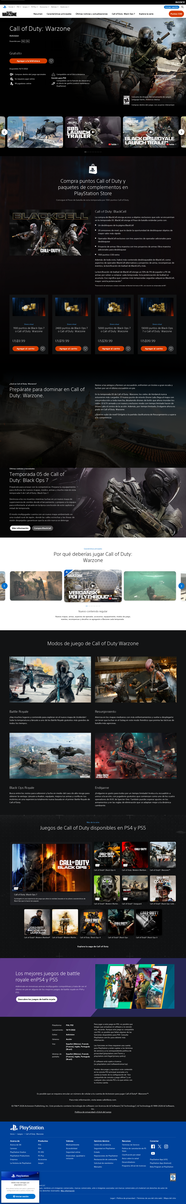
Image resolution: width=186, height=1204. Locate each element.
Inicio (12, 1134)
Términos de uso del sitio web (149, 1198)
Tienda (10, 7)
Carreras (13, 1148)
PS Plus (33, 7)
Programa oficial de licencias (134, 1166)
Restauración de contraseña (105, 1159)
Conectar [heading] (154, 1141)
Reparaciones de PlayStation (106, 1156)
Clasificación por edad (131, 1155)
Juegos (25, 7)
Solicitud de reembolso (103, 1163)
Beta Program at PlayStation (161, 1167)
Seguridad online (73, 1152)
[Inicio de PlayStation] (5, 7)
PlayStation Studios (18, 1152)
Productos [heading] (43, 1141)
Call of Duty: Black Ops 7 (123, 14)
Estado (97, 1152)
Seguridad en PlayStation (104, 1148)
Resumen (38, 14)
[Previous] (5, 132)
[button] (93, 132)
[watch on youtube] (114, 599)
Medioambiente (72, 1145)
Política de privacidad (126, 1198)
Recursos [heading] (126, 1141)
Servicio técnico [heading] (101, 1141)
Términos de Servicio (130, 1145)
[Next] (181, 132)
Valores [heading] (69, 1141)
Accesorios (43, 7)
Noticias (54, 7)
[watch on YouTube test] (113, 144)
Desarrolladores (128, 1162)
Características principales (59, 14)
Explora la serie (146, 14)
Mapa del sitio (170, 1198)
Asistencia (63, 7)
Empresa (13, 1159)
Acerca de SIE (15, 1145)
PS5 (18, 7)
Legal (112, 1198)
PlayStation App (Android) (160, 1163)
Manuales (98, 1167)
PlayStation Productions (20, 1156)
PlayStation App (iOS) (159, 1159)
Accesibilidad (71, 1148)
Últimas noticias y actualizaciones (92, 14)
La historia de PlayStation (20, 1163)
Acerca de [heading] (14, 1141)
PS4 (39, 1148)
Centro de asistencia (102, 1145)
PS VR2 (41, 1152)
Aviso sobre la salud (130, 1158)
